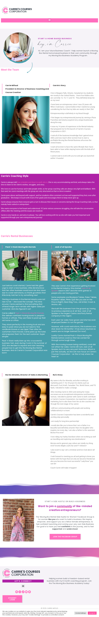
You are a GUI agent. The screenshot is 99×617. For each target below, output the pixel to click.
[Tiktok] (23, 591)
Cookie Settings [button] (81, 613)
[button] (49, 20)
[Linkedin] (29, 591)
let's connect (23, 581)
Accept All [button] (92, 613)
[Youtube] (26, 591)
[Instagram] (19, 591)
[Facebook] (16, 591)
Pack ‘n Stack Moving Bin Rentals (29, 313)
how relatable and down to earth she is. (32, 182)
